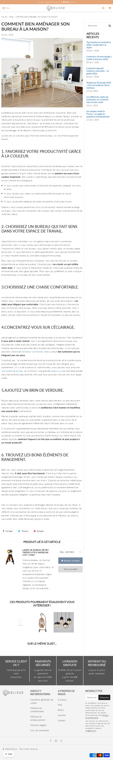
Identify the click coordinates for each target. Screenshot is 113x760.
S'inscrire (104, 697)
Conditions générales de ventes (41, 701)
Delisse (13, 749)
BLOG (61, 710)
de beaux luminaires (32, 351)
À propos (62, 699)
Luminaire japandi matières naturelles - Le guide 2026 (97, 71)
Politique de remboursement (37, 718)
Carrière (62, 715)
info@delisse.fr (90, 730)
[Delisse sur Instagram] (61, 741)
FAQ (60, 704)
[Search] (103, 8)
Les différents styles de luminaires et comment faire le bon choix (97, 99)
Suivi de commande (39, 730)
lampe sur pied (58, 371)
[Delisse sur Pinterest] (56, 741)
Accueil (4, 17)
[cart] (110, 8)
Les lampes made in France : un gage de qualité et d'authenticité (97, 114)
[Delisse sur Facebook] (51, 741)
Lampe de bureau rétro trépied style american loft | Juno (35, 552)
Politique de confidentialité (37, 710)
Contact (61, 720)
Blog (11, 17)
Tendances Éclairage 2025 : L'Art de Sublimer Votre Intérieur (98, 85)
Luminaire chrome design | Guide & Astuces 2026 (99, 57)
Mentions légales (38, 725)
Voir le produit (70, 569)
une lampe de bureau (12, 371)
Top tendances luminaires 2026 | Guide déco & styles (98, 45)
